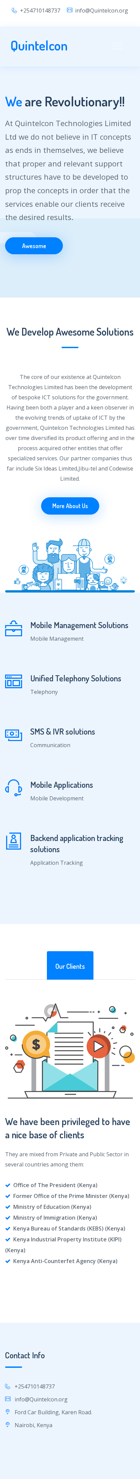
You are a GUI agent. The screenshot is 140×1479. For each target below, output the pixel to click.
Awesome (34, 245)
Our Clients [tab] (70, 966)
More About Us (70, 505)
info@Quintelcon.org (101, 10)
